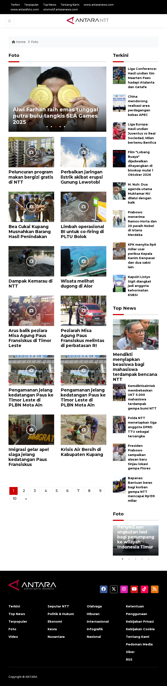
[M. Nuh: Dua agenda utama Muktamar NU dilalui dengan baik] (119, 191)
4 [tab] (60, 126)
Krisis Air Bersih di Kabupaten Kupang (82, 452)
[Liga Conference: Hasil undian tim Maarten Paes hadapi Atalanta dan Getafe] (119, 75)
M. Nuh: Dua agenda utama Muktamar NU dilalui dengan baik (140, 193)
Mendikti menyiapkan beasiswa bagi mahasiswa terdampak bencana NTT (135, 367)
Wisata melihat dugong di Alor (77, 283)
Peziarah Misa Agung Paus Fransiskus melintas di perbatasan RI (82, 338)
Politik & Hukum (61, 614)
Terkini (15, 4)
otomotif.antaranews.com (60, 9)
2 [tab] (51, 126)
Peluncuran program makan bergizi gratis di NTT (30, 176)
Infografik (95, 629)
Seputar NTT (58, 606)
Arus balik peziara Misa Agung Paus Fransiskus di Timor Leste (29, 338)
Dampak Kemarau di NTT (30, 283)
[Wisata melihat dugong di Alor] (83, 261)
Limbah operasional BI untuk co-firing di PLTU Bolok (82, 231)
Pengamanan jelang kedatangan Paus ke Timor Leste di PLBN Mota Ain (30, 397)
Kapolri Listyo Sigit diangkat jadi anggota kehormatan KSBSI (139, 286)
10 (15, 499)
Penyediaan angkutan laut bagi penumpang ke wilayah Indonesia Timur (135, 536)
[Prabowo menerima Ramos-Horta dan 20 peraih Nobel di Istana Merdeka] (119, 218)
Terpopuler (31, 4)
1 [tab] (47, 126)
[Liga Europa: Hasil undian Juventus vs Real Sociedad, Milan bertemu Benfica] (119, 131)
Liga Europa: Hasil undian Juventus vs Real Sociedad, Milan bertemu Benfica (142, 133)
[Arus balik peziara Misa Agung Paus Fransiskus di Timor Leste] (31, 310)
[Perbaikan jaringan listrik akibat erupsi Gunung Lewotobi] (83, 152)
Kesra (52, 629)
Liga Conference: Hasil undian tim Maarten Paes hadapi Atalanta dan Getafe (142, 78)
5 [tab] (64, 126)
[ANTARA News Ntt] (87, 20)
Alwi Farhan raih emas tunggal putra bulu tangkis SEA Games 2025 (55, 115)
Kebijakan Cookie (140, 629)
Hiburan (93, 614)
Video (13, 637)
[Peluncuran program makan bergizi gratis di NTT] (31, 152)
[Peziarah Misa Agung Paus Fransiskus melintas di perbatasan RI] (83, 310)
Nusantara (56, 637)
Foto (34, 42)
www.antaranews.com (99, 4)
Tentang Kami (69, 4)
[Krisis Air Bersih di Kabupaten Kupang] (83, 429)
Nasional (94, 637)
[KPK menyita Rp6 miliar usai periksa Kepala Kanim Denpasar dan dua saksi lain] (119, 251)
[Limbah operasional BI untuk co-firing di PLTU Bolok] (83, 206)
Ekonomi (55, 621)
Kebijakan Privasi (140, 621)
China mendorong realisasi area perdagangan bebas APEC (139, 106)
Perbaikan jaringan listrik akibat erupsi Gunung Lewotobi (82, 176)
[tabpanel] (57, 99)
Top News (49, 4)
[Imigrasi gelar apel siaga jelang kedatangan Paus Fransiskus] (31, 429)
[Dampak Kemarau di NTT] (31, 261)
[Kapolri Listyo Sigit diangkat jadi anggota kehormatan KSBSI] (119, 283)
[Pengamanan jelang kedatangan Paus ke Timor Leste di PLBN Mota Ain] (31, 370)
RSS (129, 659)
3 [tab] (55, 126)
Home (21, 42)
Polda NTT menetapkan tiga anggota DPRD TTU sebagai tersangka (142, 427)
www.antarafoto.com (25, 9)
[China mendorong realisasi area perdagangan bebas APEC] (119, 103)
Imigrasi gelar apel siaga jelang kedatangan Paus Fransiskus (28, 457)
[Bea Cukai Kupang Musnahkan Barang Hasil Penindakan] (31, 206)
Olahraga (94, 606)
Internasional (98, 621)
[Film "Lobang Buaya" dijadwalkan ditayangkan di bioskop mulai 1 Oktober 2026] (119, 158)
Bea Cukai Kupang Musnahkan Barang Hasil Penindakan (29, 231)
